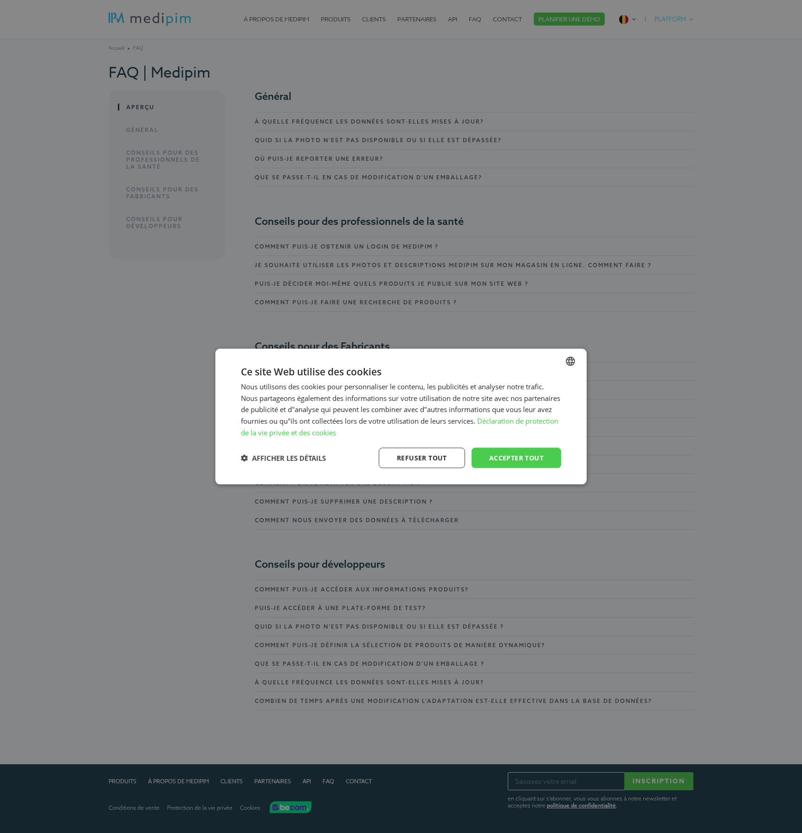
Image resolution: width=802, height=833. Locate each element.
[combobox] (570, 361)
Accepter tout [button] (516, 457)
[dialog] (401, 416)
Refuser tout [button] (422, 457)
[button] (283, 458)
